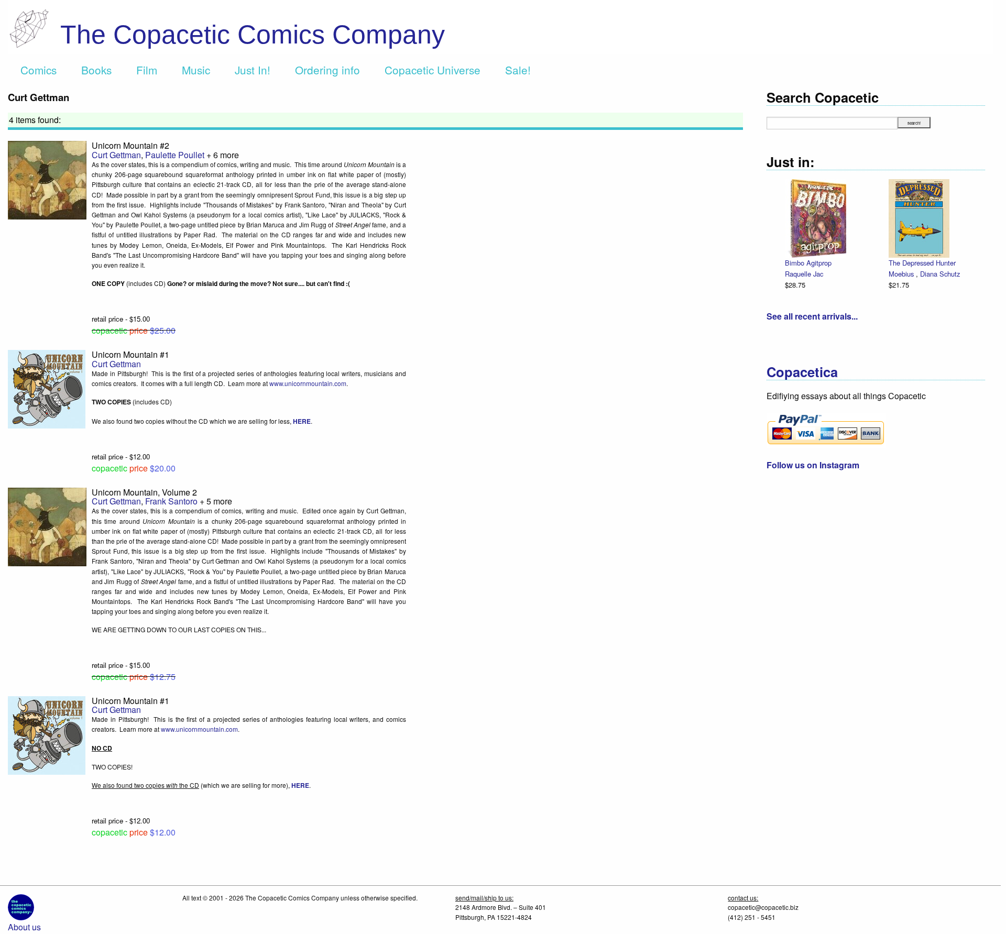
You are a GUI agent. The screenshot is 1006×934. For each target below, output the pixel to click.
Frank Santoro (171, 501)
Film (146, 70)
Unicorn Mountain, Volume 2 (144, 492)
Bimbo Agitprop (808, 263)
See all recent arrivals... (812, 316)
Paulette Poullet (174, 155)
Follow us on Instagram (813, 465)
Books (96, 70)
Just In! (252, 70)
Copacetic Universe (432, 70)
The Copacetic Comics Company (252, 34)
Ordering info (327, 70)
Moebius (902, 274)
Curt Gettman (116, 155)
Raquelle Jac (804, 274)
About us (24, 927)
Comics (38, 70)
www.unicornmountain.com (307, 383)
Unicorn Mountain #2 (130, 145)
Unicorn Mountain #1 (130, 354)
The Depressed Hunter (922, 263)
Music (196, 70)
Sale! (518, 70)
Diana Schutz (940, 274)
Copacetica (802, 371)
